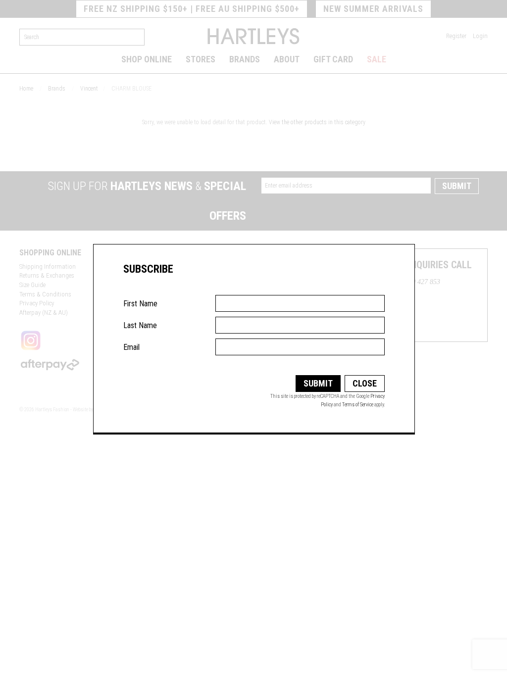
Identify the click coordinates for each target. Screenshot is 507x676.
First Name (140, 303)
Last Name (140, 325)
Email (131, 347)
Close (365, 383)
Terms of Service (357, 404)
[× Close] (392, 272)
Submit (318, 383)
